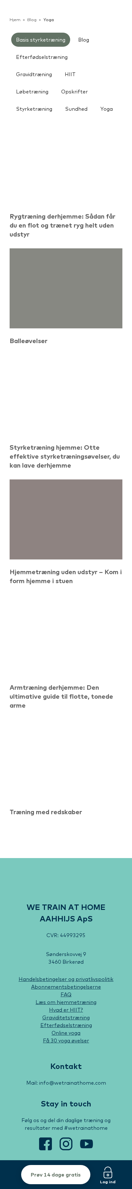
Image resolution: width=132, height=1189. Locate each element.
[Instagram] (67, 1148)
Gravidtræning (34, 74)
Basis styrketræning (40, 39)
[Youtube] (86, 1148)
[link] (30, 16)
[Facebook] (46, 1148)
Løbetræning (32, 91)
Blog (83, 39)
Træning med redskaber (46, 812)
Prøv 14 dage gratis (56, 1174)
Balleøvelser (28, 341)
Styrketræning (34, 109)
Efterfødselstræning (42, 57)
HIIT (70, 74)
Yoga (106, 109)
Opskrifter (74, 91)
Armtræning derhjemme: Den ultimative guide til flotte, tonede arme (61, 696)
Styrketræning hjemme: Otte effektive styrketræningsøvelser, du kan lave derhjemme (65, 456)
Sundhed (76, 109)
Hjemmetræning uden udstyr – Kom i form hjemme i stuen (66, 576)
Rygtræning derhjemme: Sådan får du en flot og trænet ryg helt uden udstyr (62, 225)
